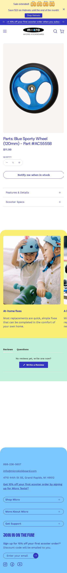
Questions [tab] (23, 350)
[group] (33, 22)
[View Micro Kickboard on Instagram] (5, 564)
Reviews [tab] (8, 350)
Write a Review (37, 365)
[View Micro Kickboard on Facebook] (12, 564)
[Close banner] (63, 9)
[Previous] (3, 21)
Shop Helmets (33, 15)
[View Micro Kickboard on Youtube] (19, 564)
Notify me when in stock (34, 174)
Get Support (13, 523)
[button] (55, 31)
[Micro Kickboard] (33, 31)
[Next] (63, 21)
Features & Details (17, 192)
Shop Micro (12, 499)
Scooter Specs (15, 201)
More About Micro (16, 511)
